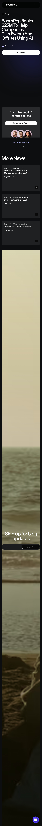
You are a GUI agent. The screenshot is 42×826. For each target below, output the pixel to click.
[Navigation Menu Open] (35, 5)
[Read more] (21, 52)
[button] (21, 52)
